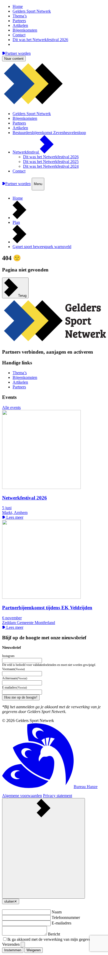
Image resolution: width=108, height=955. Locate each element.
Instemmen (12, 950)
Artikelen (20, 25)
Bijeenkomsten (25, 30)
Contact (19, 35)
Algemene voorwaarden (22, 795)
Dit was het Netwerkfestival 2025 (51, 161)
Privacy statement (57, 795)
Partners (19, 20)
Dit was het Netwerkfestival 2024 (51, 166)
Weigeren (33, 950)
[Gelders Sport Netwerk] (54, 104)
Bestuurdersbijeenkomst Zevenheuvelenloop (49, 132)
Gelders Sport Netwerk (32, 11)
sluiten (10, 901)
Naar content (14, 59)
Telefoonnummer (66, 917)
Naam (57, 912)
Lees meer (14, 517)
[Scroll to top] (43, 848)
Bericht (54, 934)
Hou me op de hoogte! (20, 697)
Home (18, 6)
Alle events (11, 407)
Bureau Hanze (86, 786)
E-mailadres (61, 923)
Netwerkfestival (26, 152)
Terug (22, 296)
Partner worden (18, 53)
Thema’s (20, 16)
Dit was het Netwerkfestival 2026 (40, 39)
